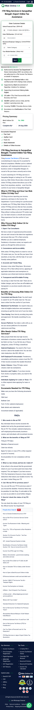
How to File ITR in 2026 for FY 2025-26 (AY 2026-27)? (15, 561)
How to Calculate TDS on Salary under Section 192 (16, 567)
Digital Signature (8, 656)
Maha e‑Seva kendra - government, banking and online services (16, 556)
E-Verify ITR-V (24, 649)
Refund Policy (25, 704)
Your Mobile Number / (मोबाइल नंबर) (13, 51)
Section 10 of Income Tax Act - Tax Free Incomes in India (15, 536)
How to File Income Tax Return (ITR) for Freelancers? (14, 624)
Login (28, 1)
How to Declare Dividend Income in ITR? (14, 513)
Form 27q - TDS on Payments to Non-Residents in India (17, 530)
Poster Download (20, 1)
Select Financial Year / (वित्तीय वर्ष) (13, 26)
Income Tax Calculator (23, 667)
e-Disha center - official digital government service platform (15, 595)
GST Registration (8, 664)
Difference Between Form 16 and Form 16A (16, 619)
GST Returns (7, 667)
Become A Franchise (26, 664)
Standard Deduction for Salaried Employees (16, 604)
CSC (4, 679)
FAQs (6, 704)
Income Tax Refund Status (26, 652)
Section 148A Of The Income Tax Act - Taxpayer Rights (14, 581)
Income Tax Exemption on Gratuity (13, 586)
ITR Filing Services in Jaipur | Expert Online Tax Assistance (16, 636)
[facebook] (23, 688)
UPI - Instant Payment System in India (14, 541)
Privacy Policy (9, 706)
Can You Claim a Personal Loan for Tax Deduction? (14, 630)
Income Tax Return (8, 649)
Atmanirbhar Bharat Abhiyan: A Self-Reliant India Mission (16, 614)
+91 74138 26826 (6, 1)
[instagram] (20, 688)
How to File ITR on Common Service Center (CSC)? (15, 518)
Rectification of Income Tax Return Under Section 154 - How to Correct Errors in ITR (15, 546)
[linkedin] (30, 688)
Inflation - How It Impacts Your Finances (14, 590)
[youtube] (27, 691)
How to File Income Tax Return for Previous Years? (15, 609)
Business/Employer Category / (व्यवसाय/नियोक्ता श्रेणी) (16, 43)
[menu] (32, 2)
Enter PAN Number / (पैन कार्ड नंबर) (13, 34)
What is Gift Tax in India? (10, 600)
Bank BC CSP (7, 676)
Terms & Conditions (14, 704)
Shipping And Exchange (21, 706)
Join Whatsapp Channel (18, 700)
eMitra (5, 682)
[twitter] (27, 688)
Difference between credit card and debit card (16, 576)
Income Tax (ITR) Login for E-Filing (13, 551)
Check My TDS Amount (24, 657)
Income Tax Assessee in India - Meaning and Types (16, 524)
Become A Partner (25, 661)
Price (4, 685)
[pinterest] (24, 691)
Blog (4, 687)
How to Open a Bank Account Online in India (16, 572)
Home (30, 5)
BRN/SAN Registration (6, 660)
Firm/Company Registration (7, 652)
